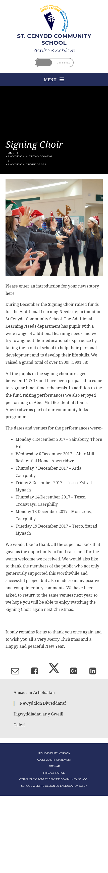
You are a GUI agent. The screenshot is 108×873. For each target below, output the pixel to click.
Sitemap (54, 766)
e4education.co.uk (73, 785)
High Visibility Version (54, 753)
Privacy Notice (54, 772)
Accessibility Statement (54, 759)
